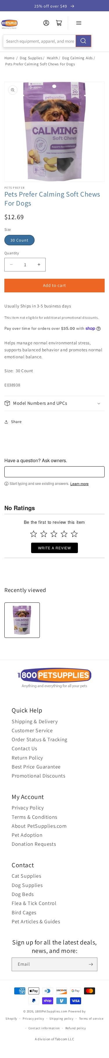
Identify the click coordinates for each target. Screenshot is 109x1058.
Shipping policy (61, 1018)
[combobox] (47, 41)
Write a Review (54, 547)
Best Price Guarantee (36, 766)
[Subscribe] (90, 964)
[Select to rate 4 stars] (64, 534)
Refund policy (75, 1028)
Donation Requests (34, 844)
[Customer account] (46, 23)
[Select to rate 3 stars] (53, 534)
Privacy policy (33, 1018)
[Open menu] (78, 23)
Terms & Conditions (34, 817)
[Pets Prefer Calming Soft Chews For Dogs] (22, 620)
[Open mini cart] (59, 23)
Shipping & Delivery (35, 721)
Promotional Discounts (38, 775)
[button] (54, 403)
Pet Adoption (27, 835)
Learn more (79, 483)
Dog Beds (23, 894)
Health (52, 57)
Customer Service (32, 730)
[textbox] (54, 471)
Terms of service (91, 1018)
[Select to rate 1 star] (33, 534)
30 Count (19, 240)
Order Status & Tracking (39, 739)
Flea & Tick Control (34, 903)
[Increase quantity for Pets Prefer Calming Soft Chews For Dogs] (38, 264)
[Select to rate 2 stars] (43, 534)
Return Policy (27, 757)
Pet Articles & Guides (36, 921)
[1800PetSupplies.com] (9, 24)
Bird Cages (24, 912)
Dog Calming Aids (77, 57)
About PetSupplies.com (39, 826)
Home (9, 57)
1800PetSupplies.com (51, 1011)
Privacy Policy (28, 807)
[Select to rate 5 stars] (74, 534)
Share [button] (16, 421)
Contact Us (24, 748)
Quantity (11, 253)
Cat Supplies (26, 875)
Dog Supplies (31, 57)
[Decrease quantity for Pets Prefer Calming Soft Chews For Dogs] (11, 264)
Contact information (44, 1028)
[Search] (83, 41)
